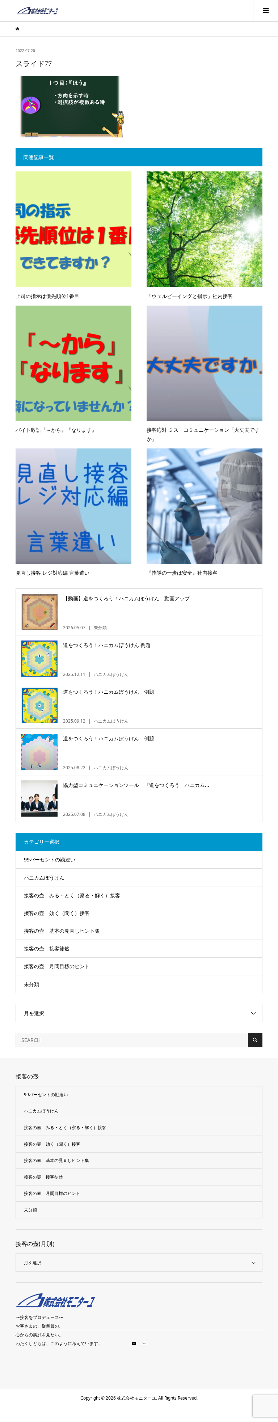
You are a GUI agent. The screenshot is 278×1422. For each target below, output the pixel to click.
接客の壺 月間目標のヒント (57, 966)
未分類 (31, 984)
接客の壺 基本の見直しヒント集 (62, 930)
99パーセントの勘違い (49, 859)
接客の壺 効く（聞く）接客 (57, 913)
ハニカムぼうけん (44, 877)
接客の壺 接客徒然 (47, 948)
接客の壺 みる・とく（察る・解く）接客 (72, 895)
